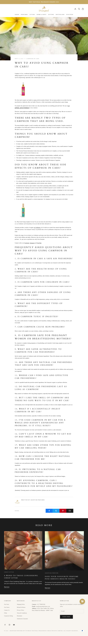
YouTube (39, 243)
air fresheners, (37, 227)
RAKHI (17, 14)
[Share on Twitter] (56, 511)
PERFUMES (24, 14)
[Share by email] (69, 511)
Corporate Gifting (8, 616)
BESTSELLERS (60, 14)
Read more (6, 587)
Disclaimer (19, 616)
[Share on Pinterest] (63, 511)
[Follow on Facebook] (5, 625)
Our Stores (6, 607)
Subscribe (66, 616)
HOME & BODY (41, 14)
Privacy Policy (20, 610)
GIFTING (51, 14)
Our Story (6, 604)
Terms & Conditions (22, 613)
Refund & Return (21, 607)
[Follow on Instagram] (9, 625)
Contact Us (6, 610)
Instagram (32, 243)
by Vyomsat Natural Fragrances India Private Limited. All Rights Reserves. (50, 630)
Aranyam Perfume (51, 573)
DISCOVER (69, 14)
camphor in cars (32, 58)
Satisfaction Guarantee (22, 618)
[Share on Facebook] (49, 511)
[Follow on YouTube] (14, 625)
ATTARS (32, 14)
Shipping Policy (21, 604)
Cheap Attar (9, 572)
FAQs (5, 613)
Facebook (26, 243)
